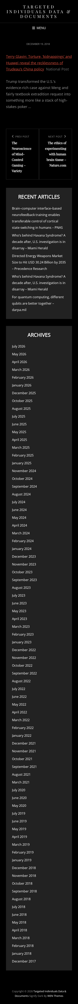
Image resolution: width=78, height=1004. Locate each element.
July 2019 (18, 813)
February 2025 (23, 455)
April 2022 (19, 712)
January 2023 (21, 642)
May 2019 (19, 829)
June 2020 (19, 798)
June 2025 (19, 424)
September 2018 (24, 891)
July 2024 (18, 502)
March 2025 (21, 447)
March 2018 (21, 938)
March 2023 (21, 626)
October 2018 (22, 883)
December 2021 (24, 743)
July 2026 (18, 346)
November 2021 (24, 751)
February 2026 (23, 377)
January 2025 (21, 463)
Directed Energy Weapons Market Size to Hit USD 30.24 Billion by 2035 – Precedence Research (39, 262)
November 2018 (24, 875)
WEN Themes (55, 996)
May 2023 (19, 611)
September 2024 (24, 486)
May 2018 (19, 922)
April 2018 (19, 930)
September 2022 (24, 673)
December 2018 (24, 868)
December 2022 (24, 650)
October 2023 (22, 572)
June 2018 (19, 914)
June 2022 (19, 696)
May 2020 (19, 805)
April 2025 (19, 440)
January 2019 (21, 860)
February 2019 (23, 852)
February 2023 (23, 634)
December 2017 (24, 961)
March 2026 (21, 369)
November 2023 (24, 564)
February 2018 (23, 946)
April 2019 (19, 837)
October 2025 (22, 401)
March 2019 (21, 844)
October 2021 (22, 759)
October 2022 (22, 665)
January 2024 (21, 549)
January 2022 (21, 735)
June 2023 (19, 603)
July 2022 (18, 689)
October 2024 (22, 478)
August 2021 (21, 774)
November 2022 (24, 657)
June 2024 (19, 510)
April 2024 (19, 525)
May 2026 (19, 354)
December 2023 (24, 556)
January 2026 (21, 385)
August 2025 (21, 408)
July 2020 (18, 790)
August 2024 (21, 494)
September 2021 (24, 766)
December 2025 (24, 393)
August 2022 (21, 681)
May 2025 (19, 432)
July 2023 (18, 595)
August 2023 (21, 587)
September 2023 (24, 580)
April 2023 (19, 619)
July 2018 (18, 907)
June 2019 (19, 821)
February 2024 (23, 541)
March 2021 (21, 782)
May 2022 (19, 704)
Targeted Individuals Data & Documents (39, 11)
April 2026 (19, 362)
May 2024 (19, 517)
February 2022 (23, 728)
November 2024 (24, 471)
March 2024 (21, 533)
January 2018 (21, 953)
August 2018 (21, 899)
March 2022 (21, 720)
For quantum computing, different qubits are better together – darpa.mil (38, 303)
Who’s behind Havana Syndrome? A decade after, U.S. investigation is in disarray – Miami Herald (38, 241)
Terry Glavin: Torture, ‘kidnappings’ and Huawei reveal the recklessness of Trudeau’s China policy (39, 62)
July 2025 (18, 416)
